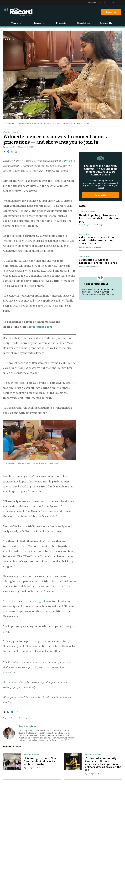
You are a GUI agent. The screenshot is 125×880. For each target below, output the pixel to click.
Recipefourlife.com (39, 327)
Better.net (66, 161)
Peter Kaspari (86, 266)
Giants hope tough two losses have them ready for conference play (99, 218)
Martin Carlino (86, 247)
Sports (92, 212)
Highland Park (84, 212)
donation (65, 697)
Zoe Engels (30, 768)
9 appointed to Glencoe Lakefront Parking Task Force (98, 261)
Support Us (111, 12)
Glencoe (82, 256)
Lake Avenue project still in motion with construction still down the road (98, 240)
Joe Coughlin (10, 147)
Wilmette (6, 132)
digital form (44, 601)
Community (14, 132)
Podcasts (61, 23)
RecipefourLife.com (42, 591)
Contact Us (106, 23)
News (88, 234)
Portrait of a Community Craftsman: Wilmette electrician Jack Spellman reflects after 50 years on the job (103, 764)
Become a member (13, 682)
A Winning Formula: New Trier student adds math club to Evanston (40, 761)
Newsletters (83, 23)
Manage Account (95, 2)
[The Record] (18, 12)
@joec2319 (64, 740)
